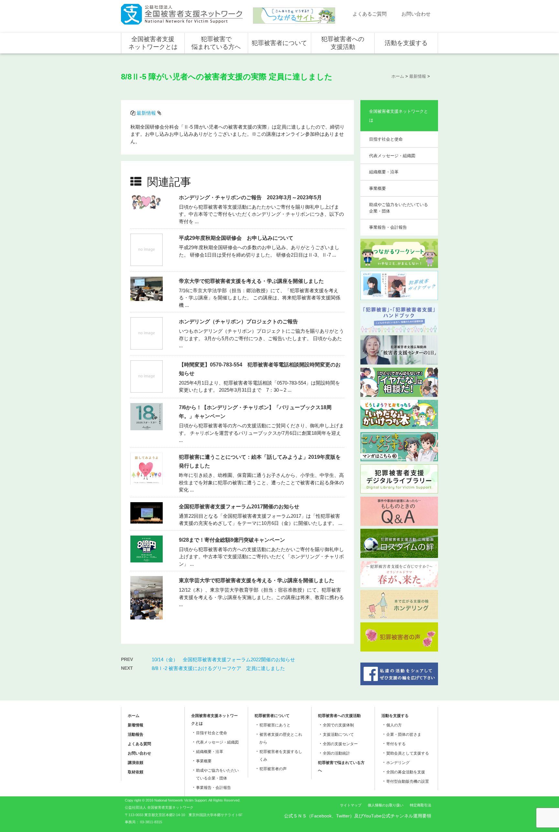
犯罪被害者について (279, 43)
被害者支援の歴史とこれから (280, 738)
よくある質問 (139, 744)
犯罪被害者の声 (273, 769)
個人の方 (394, 725)
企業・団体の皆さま (403, 734)
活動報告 (135, 734)
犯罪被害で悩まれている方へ (216, 43)
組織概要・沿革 (384, 171)
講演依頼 (135, 762)
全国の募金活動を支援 (405, 772)
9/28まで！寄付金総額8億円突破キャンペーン (232, 540)
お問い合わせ (416, 14)
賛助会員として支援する (407, 753)
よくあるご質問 (370, 14)
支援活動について (338, 734)
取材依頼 (135, 772)
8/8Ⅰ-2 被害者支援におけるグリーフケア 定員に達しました (218, 668)
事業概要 (377, 188)
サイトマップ (350, 805)
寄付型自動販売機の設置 (407, 781)
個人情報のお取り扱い (385, 805)
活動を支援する (406, 43)
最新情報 (146, 113)
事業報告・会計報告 (388, 227)
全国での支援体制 (338, 725)
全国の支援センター (340, 744)
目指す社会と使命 (386, 139)
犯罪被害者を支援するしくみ (280, 755)
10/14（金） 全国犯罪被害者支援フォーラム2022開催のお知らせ (223, 659)
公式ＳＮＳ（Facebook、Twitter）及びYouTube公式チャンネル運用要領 (357, 815)
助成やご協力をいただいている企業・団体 (398, 208)
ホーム (133, 715)
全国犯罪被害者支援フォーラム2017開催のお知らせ (239, 506)
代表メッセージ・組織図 (392, 155)
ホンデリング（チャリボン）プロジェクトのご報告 (238, 321)
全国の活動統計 (336, 753)
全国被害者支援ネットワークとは (153, 43)
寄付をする (396, 744)
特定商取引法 (420, 805)
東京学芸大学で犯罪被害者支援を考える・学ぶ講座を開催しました (256, 580)
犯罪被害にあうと (274, 725)
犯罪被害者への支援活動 (342, 43)
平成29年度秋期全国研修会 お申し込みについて (236, 238)
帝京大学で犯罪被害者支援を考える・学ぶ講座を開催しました (251, 281)
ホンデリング (398, 762)
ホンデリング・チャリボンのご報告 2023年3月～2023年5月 (250, 197)
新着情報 (135, 725)
